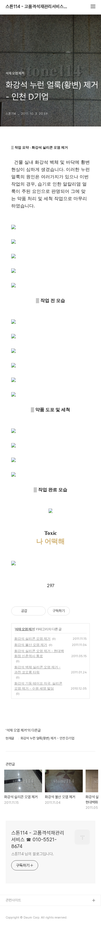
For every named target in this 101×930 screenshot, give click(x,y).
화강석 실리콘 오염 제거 (32, 638)
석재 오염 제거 (25, 629)
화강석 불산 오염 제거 (30, 645)
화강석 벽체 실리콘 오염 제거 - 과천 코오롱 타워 (37, 669)
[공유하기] (32, 611)
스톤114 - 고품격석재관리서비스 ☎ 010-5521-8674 (36, 6)
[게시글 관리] (39, 611)
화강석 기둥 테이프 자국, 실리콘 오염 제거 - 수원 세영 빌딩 (38, 685)
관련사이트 (13, 900)
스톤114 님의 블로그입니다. (32, 854)
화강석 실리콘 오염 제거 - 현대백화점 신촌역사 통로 (39, 653)
